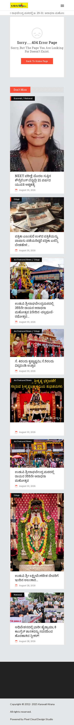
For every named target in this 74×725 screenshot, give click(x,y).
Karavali (18, 98)
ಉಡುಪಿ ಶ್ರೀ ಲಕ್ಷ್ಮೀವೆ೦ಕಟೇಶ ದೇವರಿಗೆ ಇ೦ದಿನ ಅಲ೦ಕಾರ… (37, 577)
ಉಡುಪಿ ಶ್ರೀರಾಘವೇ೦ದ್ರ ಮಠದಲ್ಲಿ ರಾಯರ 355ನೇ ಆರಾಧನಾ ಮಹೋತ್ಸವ (34, 476)
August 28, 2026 (26, 585)
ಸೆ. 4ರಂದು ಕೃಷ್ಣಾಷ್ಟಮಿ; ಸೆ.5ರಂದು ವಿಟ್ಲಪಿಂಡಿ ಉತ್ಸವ (34, 363)
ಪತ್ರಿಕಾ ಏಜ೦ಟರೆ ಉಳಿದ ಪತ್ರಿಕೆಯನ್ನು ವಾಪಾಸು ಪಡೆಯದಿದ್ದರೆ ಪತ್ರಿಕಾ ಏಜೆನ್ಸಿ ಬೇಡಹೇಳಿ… (36, 240)
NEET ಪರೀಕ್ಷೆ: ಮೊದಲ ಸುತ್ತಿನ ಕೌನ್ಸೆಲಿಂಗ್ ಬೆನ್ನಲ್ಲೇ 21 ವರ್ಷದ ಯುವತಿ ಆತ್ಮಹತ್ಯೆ (33, 180)
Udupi (16, 199)
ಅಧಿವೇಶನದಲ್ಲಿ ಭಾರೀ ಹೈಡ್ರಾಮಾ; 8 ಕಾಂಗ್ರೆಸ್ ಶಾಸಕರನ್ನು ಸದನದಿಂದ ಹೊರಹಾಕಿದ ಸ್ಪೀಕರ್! (35, 631)
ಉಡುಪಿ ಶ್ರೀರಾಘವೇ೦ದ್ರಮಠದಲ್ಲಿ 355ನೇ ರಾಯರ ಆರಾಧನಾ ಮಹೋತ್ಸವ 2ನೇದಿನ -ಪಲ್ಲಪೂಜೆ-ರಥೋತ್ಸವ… (34, 309)
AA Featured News (22, 259)
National (28, 98)
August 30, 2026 (26, 190)
